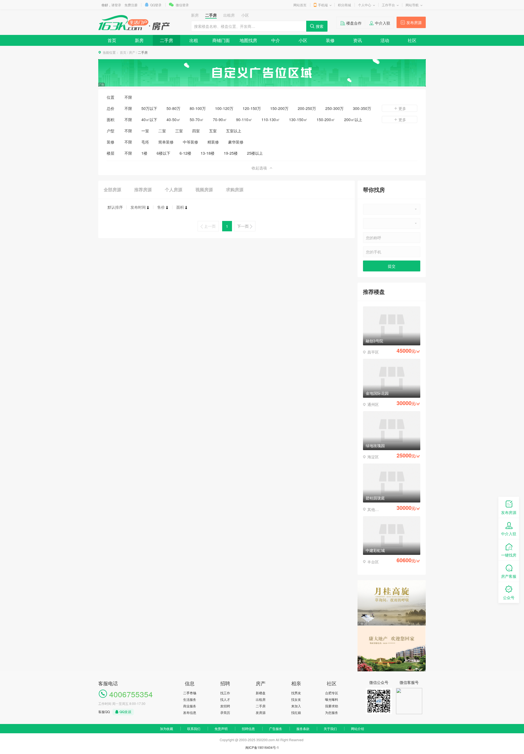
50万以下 (149, 108)
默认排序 (115, 207)
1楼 (144, 153)
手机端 (323, 4)
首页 (112, 40)
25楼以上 (255, 153)
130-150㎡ (298, 119)
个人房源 (173, 189)
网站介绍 (357, 728)
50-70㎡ (197, 119)
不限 (128, 97)
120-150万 (252, 108)
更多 (402, 108)
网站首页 (299, 4)
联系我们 (193, 728)
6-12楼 (185, 153)
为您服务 (331, 712)
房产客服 (508, 576)
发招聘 (225, 706)
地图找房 (248, 40)
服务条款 (302, 728)
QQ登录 (156, 4)
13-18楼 (208, 153)
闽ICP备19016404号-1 (262, 747)
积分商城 (344, 4)
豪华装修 (235, 142)
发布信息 (189, 712)
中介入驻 (382, 23)
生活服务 (189, 699)
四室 (196, 130)
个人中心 (364, 4)
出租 (193, 40)
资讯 (357, 40)
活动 (384, 40)
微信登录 (182, 4)
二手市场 (189, 692)
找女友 (296, 699)
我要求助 (331, 706)
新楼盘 (261, 692)
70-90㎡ (220, 119)
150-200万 (279, 108)
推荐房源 (143, 189)
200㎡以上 (353, 119)
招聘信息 (248, 728)
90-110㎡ (244, 119)
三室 (179, 130)
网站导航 (412, 4)
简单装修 (166, 142)
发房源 (261, 712)
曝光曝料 (331, 699)
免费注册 (131, 4)
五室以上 (233, 130)
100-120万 (224, 108)
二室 (162, 130)
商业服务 (189, 706)
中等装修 (190, 142)
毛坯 (145, 142)
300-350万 (362, 108)
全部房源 (112, 189)
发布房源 (414, 22)
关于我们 (330, 728)
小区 (303, 40)
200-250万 (307, 108)
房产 (132, 52)
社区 (412, 40)
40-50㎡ (173, 119)
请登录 (116, 4)
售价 (161, 207)
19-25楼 (231, 153)
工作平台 (388, 4)
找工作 (225, 692)
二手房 (166, 40)
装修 (330, 40)
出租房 (261, 699)
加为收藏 (166, 728)
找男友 (296, 692)
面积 (180, 207)
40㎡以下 (149, 119)
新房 (139, 40)
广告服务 (275, 728)
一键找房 (508, 555)
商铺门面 (221, 40)
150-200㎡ (326, 119)
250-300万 (334, 108)
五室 (213, 130)
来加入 (296, 706)
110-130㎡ (270, 119)
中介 (275, 40)
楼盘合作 (354, 23)
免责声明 (221, 728)
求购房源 (234, 189)
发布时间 (138, 207)
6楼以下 (163, 153)
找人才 (225, 699)
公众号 (508, 597)
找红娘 (296, 712)
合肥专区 (331, 692)
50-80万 (173, 108)
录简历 (225, 712)
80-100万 (198, 108)
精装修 (213, 142)
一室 (145, 130)
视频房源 (204, 189)
